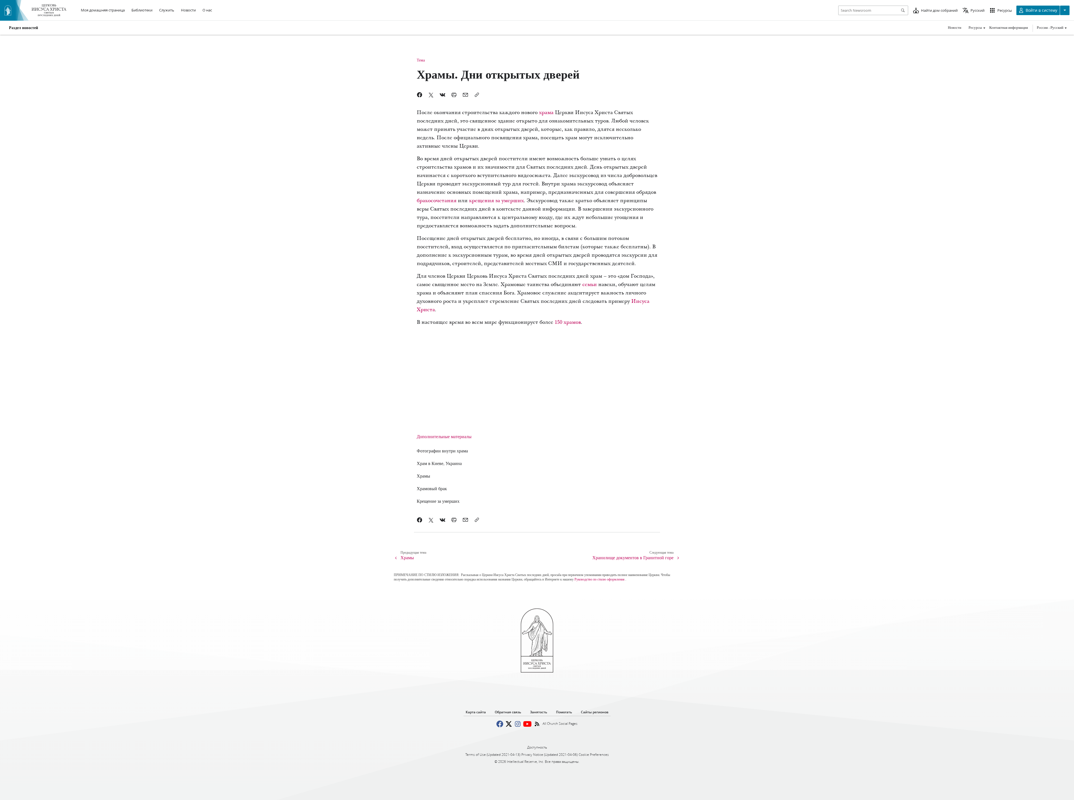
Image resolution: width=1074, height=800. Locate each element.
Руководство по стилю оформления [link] (599, 579)
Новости (954, 27)
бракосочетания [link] (436, 200)
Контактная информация (1008, 27)
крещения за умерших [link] (496, 200)
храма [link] (546, 112)
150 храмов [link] (568, 322)
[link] (442, 450)
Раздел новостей (23, 28)
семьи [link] (589, 284)
